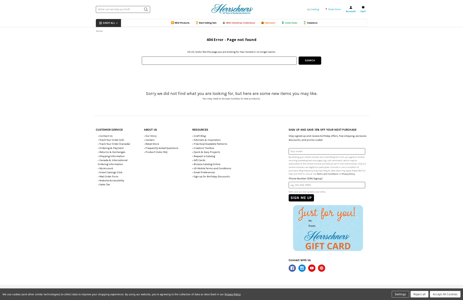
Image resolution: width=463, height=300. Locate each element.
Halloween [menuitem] (268, 22)
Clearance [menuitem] (310, 22)
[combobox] (123, 9)
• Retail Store (151, 143)
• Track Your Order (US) (111, 139)
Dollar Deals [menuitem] (289, 22)
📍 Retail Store (333, 9)
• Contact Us (105, 136)
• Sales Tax (104, 184)
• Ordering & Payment (111, 148)
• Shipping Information (111, 156)
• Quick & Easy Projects (206, 152)
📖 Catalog (313, 9)
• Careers (149, 139)
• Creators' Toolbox (203, 148)
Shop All (109, 22)
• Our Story (150, 136)
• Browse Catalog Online (206, 164)
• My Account (105, 168)
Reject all (419, 294)
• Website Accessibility (111, 180)
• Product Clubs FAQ (155, 152)
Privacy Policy (348, 174)
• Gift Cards (198, 160)
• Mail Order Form (108, 176)
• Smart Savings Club (110, 172)
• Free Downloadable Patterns (209, 143)
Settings (400, 294)
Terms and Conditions (328, 174)
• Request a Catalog (203, 156)
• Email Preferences (203, 172)
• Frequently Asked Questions (161, 148)
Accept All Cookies (445, 294)
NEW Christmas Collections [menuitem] (238, 22)
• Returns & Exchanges (111, 152)
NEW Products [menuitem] (180, 22)
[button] (327, 227)
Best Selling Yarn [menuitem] (205, 22)
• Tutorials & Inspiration (206, 139)
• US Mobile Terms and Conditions (211, 168)
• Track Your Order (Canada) (114, 143)
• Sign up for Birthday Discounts (211, 176)
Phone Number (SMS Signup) (305, 178)
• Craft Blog (199, 136)
